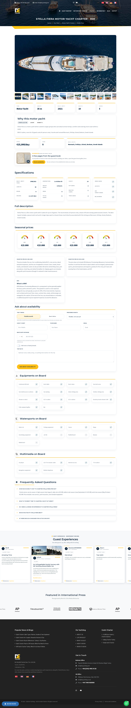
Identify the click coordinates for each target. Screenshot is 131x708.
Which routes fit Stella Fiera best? (30, 512)
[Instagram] (73, 3)
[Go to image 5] (48, 96)
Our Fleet (57, 23)
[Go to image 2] (25, 96)
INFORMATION (101, 11)
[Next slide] (113, 63)
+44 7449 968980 (88, 683)
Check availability (39, 162)
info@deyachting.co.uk (84, 680)
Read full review (37, 578)
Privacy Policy (98, 701)
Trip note (20, 349)
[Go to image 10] (85, 96)
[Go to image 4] (40, 96)
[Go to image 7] (63, 96)
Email (85, 323)
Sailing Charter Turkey (109, 640)
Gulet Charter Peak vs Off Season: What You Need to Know (32, 644)
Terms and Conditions (110, 701)
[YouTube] (77, 3)
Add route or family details (28, 346)
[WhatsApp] (126, 703)
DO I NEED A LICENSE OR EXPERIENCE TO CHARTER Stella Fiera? (38, 507)
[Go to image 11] (93, 96)
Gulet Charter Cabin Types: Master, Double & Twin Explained (32, 635)
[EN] (107, 3)
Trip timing (20, 312)
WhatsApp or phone (23, 332)
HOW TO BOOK (81, 644)
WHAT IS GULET (81, 641)
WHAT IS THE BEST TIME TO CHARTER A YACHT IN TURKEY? (36, 501)
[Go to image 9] (78, 96)
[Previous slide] (18, 63)
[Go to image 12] (100, 96)
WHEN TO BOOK (81, 647)
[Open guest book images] (23, 158)
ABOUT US (80, 635)
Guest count (21, 323)
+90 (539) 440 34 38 (89, 669)
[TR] (103, 3)
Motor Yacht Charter (68, 23)
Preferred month (72, 312)
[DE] (111, 3)
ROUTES (92, 11)
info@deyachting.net (84, 666)
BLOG (108, 11)
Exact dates (52, 316)
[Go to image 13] (108, 96)
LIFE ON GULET (81, 638)
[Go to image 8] (70, 96)
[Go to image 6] (55, 96)
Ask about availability (28, 367)
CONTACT (114, 11)
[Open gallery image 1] (65, 63)
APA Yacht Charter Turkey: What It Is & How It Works (30, 647)
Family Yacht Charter (108, 643)
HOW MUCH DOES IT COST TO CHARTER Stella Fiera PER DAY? (37, 489)
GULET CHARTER (66, 11)
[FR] (115, 3)
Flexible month (28, 316)
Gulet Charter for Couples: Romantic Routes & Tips (30, 638)
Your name (53, 323)
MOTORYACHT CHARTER (80, 11)
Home (49, 23)
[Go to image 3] (33, 96)
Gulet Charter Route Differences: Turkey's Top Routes (31, 641)
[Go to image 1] (18, 96)
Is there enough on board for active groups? (34, 518)
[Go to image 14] (115, 96)
